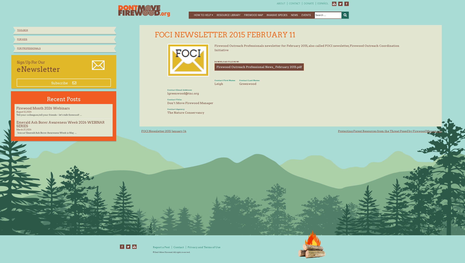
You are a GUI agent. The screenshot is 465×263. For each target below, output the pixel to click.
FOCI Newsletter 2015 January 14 (163, 131)
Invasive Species (277, 15)
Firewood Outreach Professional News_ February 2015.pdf (259, 67)
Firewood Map (253, 15)
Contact (294, 3)
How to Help (203, 15)
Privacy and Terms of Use (204, 247)
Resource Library (228, 15)
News (294, 15)
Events (306, 15)
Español (323, 3)
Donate (309, 3)
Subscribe (60, 83)
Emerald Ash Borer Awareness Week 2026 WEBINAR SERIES (60, 124)
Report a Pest (161, 247)
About (281, 3)
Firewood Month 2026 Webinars (43, 108)
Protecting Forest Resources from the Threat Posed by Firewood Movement (390, 131)
